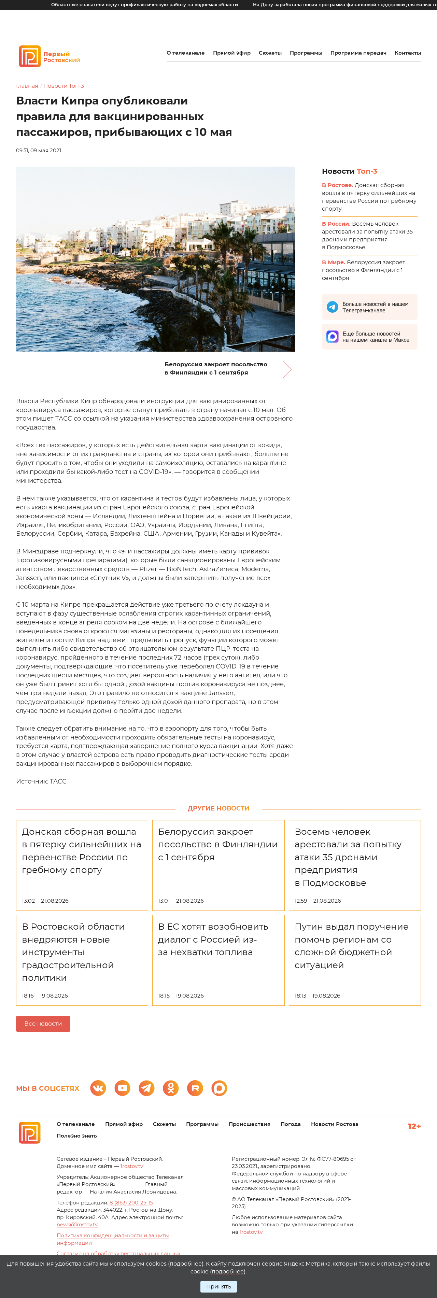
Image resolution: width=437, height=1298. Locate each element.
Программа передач (358, 53)
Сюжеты (270, 53)
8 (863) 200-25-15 (131, 1202)
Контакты (408, 53)
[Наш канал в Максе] (219, 1088)
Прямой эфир (232, 53)
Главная (27, 86)
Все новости (43, 1024)
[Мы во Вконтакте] (98, 1088)
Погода (291, 1124)
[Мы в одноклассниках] (171, 1088)
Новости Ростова (334, 1124)
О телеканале (186, 53)
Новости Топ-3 (63, 86)
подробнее (186, 1264)
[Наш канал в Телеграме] (147, 1088)
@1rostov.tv (77, 1224)
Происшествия (249, 1124)
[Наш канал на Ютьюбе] (122, 1088)
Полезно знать (77, 1136)
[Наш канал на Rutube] (195, 1088)
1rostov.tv (132, 1166)
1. (251, 1232)
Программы (306, 53)
